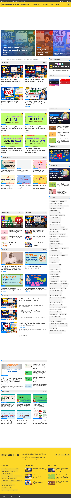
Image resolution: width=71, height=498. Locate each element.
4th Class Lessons (55, 213)
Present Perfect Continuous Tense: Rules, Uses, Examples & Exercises (35, 102)
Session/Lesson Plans (55, 311)
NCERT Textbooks (55, 271)
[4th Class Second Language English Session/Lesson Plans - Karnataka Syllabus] (52, 191)
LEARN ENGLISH (25, 4)
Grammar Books (54, 250)
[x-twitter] (65, 1)
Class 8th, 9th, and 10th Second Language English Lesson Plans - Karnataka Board (63, 140)
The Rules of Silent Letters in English (15, 243)
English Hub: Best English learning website (19, 496)
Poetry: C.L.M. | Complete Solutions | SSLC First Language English (11, 128)
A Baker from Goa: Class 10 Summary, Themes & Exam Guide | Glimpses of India (39, 372)
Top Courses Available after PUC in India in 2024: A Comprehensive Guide (7, 172)
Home (2, 1)
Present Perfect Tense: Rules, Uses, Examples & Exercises (20, 59)
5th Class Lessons (55, 217)
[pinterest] (67, 1)
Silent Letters (54, 314)
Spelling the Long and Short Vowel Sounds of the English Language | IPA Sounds (16, 238)
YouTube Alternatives (55, 333)
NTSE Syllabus (54, 274)
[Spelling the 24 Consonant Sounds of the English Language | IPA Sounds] (4, 232)
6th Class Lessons (55, 220)
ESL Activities (54, 238)
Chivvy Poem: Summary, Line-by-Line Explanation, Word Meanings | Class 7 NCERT (12, 380)
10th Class (53, 201)
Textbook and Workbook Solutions (58, 323)
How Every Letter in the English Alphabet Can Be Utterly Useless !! (36, 289)
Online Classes (54, 278)
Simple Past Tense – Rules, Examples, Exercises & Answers (11, 102)
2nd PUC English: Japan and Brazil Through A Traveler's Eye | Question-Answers (39, 187)
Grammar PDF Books (55, 253)
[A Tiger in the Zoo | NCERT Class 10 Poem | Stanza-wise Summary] (52, 128)
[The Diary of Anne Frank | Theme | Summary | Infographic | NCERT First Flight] (28, 379)
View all (44, 62)
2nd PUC (53, 205)
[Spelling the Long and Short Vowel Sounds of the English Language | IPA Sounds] (4, 238)
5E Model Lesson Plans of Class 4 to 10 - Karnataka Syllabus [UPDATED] (62, 470)
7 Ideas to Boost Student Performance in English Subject (11, 289)
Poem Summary (54, 283)
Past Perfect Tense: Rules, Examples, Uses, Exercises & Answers (10, 81)
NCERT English (54, 267)
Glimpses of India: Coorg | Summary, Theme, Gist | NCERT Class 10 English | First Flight (39, 366)
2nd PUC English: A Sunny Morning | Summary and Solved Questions (63, 134)
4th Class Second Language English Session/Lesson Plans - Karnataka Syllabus (62, 191)
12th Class (62, 201)
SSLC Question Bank (55, 300)
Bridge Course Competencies (57, 234)
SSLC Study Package (56, 304)
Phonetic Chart (54, 281)
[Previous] (44, 59)
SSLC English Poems (55, 295)
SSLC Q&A (45, 4)
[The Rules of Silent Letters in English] (4, 244)
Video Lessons (63, 326)
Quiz (65, 286)
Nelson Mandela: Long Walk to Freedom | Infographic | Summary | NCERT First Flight (40, 422)
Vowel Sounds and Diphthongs (57, 330)
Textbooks (53, 326)
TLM (52, 321)
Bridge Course (54, 231)
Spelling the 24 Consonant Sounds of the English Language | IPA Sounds (15, 231)
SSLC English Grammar (56, 290)
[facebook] (60, 1)
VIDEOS (52, 4)
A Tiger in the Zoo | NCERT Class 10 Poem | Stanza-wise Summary (63, 127)
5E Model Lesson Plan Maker (57, 215)
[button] (68, 4)
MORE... (58, 4)
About (6, 1)
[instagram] (69, 1)
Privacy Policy (11, 1)
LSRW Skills (63, 255)
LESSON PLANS (36, 4)
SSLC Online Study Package (57, 297)
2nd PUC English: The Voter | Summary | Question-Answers (24, 187)
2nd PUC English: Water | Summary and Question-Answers (39, 172)
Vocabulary (53, 328)
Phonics (63, 281)
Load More (23, 335)
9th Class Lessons (55, 229)
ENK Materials (63, 236)
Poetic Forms (64, 283)
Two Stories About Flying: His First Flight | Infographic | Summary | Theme (24, 422)
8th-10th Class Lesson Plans (57, 227)
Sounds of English (55, 316)
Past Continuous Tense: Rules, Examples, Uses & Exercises (35, 80)
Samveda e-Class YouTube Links (58, 307)
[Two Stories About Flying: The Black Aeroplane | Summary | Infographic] (28, 386)
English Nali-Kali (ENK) (56, 243)
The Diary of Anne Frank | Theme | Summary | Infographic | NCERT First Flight (39, 379)
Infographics (54, 255)
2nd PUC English (63, 205)
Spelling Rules (54, 318)
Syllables (63, 318)
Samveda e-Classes (55, 309)
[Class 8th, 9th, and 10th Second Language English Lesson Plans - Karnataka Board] (52, 140)
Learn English (54, 260)
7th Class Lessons (55, 222)
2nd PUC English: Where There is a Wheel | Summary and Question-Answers (8, 187)
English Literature (54, 241)
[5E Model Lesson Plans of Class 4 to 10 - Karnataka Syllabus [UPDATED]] (51, 470)
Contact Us (23, 1)
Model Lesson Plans (55, 264)
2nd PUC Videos (54, 210)
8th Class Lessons (55, 224)
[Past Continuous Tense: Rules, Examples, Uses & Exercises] (28, 232)
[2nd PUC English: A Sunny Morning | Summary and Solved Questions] (52, 134)
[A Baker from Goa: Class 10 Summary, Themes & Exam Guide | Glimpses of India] (28, 373)
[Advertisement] (35, 18)
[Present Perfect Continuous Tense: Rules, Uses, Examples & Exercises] (28, 244)
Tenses (58, 321)
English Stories (54, 245)
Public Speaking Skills (56, 286)
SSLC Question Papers (56, 302)
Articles (65, 229)
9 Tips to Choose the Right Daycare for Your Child (33, 267)
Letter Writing (54, 262)
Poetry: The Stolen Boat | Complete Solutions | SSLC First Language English (35, 150)
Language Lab (54, 257)
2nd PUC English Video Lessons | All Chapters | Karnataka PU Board (22, 172)
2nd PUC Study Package (57, 208)
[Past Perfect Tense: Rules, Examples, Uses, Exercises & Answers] (28, 470)
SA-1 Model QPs (54, 288)
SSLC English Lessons (56, 293)
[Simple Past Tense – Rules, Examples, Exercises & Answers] (28, 238)
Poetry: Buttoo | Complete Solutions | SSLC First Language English (35, 128)
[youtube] (62, 1)
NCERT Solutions (55, 269)
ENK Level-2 (53, 236)
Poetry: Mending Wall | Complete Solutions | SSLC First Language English (11, 150)
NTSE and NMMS (55, 276)
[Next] (46, 59)
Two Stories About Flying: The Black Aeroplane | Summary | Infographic (40, 385)
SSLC (63, 288)
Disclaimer (17, 1)
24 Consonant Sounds (56, 203)
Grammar (65, 248)
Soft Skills (63, 314)
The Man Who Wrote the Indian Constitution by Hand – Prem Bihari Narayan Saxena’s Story (11, 268)
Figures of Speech (55, 248)
